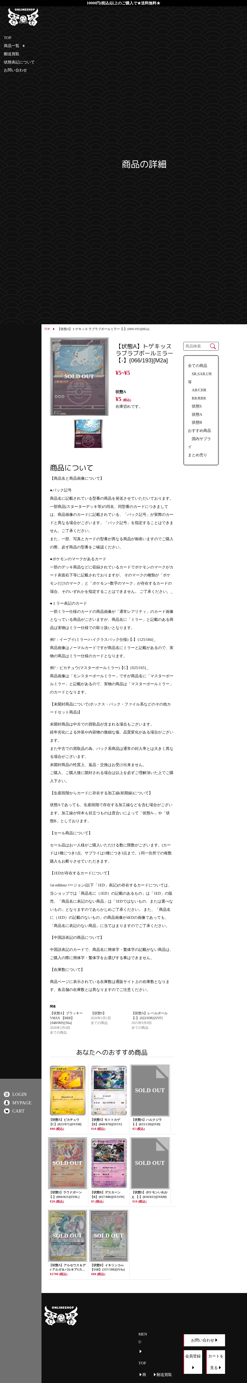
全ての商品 (197, 366)
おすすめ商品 (199, 431)
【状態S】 (98, 1013)
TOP (47, 329)
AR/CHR (197, 390)
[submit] (213, 346)
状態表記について (19, 62)
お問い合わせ (15, 70)
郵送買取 (11, 54)
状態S (195, 406)
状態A (195, 414)
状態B (195, 422)
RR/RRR (197, 398)
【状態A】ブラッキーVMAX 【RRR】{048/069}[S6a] (66, 1018)
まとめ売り (197, 455)
